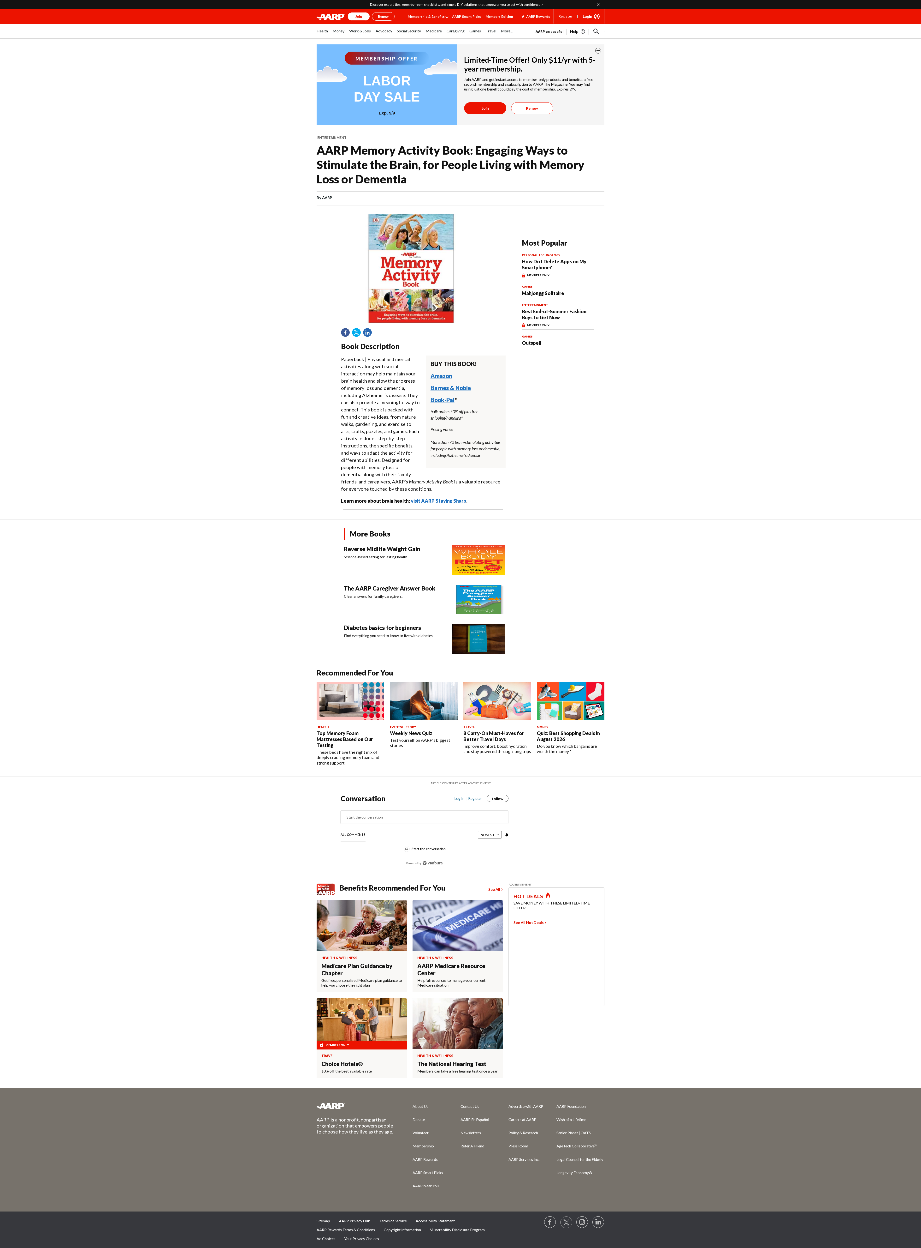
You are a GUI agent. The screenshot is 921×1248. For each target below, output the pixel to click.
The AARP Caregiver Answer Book (389, 588)
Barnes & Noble (451, 387)
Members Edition (499, 16)
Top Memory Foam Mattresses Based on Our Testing (345, 739)
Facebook (347, 334)
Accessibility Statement (435, 1220)
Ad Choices (326, 1238)
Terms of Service (393, 1220)
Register (565, 16)
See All (494, 889)
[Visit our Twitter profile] (566, 1222)
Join (485, 108)
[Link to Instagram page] (582, 1222)
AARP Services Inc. (523, 1159)
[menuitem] (322, 33)
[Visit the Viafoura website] (432, 863)
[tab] (353, 835)
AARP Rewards (425, 1159)
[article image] (578, 31)
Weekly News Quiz (411, 733)
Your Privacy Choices (361, 1238)
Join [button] (358, 16)
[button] (596, 31)
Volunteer (421, 1132)
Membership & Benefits (426, 16)
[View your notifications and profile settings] (506, 835)
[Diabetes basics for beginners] (478, 639)
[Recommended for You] (350, 701)
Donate (419, 1119)
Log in (459, 798)
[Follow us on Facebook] (550, 1222)
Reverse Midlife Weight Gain (382, 548)
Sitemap (323, 1220)
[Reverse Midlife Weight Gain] (478, 560)
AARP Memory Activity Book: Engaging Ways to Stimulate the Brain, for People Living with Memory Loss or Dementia (450, 164)
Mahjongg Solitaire (543, 293)
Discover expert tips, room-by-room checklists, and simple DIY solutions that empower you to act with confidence (455, 4)
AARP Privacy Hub (354, 1220)
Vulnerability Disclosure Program (457, 1229)
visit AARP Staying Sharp (438, 501)
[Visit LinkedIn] (598, 1222)
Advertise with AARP (525, 1106)
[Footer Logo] (355, 1105)
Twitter (358, 334)
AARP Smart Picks (466, 16)
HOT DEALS (528, 896)
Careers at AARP (522, 1119)
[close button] (598, 50)
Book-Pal (443, 399)
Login (587, 16)
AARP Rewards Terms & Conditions (346, 1229)
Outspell (532, 343)
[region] (424, 833)
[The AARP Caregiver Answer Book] (478, 599)
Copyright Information (402, 1229)
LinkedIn (369, 334)
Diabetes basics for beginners (382, 627)
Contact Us (469, 1106)
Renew (532, 108)
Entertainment (332, 138)
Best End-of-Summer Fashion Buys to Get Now (554, 314)
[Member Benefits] (328, 889)
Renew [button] (383, 16)
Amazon (441, 375)
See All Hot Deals (529, 922)
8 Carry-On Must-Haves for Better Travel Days (493, 736)
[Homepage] (331, 16)
